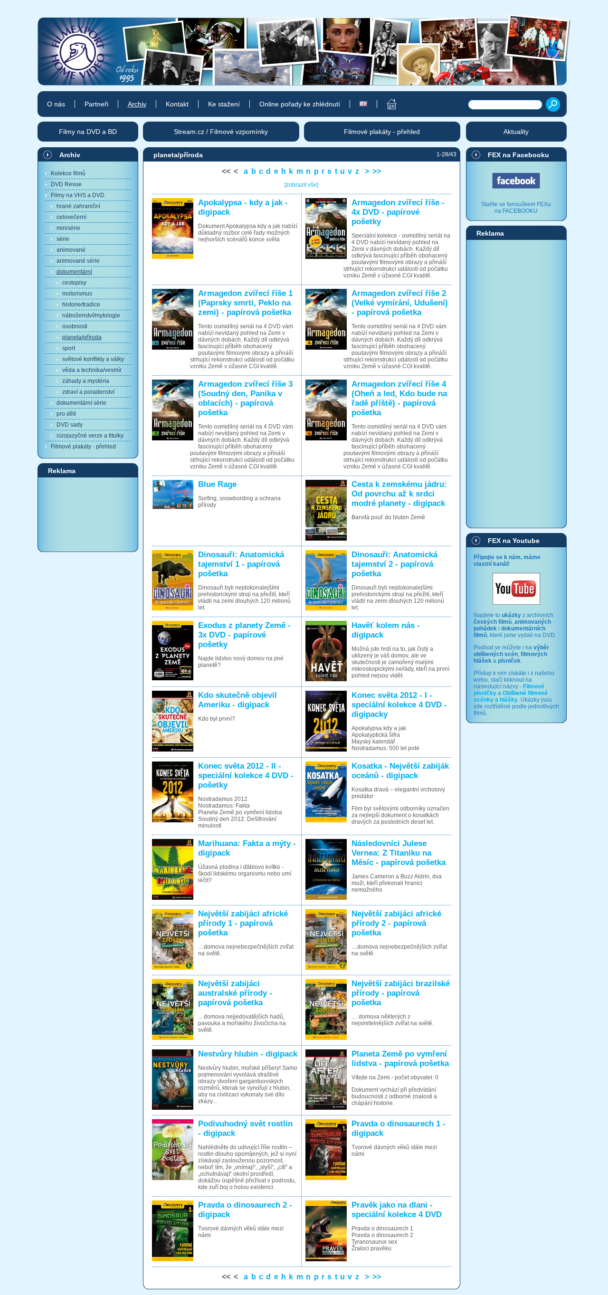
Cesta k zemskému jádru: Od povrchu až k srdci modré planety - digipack (399, 494)
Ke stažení (224, 104)
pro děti (66, 413)
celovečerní (71, 217)
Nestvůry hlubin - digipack (247, 1053)
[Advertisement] (88, 514)
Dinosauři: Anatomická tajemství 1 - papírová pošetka (241, 564)
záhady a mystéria (85, 381)
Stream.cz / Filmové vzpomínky (221, 131)
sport (68, 348)
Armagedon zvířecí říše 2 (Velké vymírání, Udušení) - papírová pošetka (400, 303)
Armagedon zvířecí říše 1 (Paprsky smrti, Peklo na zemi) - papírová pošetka (245, 303)
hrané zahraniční (78, 206)
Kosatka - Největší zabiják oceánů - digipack (400, 771)
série (63, 239)
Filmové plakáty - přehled (83, 446)
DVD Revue (66, 184)
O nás (56, 104)
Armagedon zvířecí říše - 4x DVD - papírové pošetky (398, 212)
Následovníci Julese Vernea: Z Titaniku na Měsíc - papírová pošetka (399, 853)
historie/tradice (81, 304)
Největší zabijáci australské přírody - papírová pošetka (235, 993)
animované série (78, 260)
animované (71, 250)
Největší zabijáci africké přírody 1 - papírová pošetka (243, 923)
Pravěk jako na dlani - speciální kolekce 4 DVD (397, 1209)
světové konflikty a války (93, 359)
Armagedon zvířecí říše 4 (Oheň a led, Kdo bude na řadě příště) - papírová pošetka (399, 398)
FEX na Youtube (514, 540)
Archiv (69, 155)
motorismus (77, 293)
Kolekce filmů (68, 173)
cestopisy (74, 282)
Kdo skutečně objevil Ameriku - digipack (237, 700)
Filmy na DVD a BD (88, 131)
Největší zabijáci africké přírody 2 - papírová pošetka (396, 923)
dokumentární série (81, 403)
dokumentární (74, 271)
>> (376, 171)
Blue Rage (217, 484)
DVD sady (70, 424)
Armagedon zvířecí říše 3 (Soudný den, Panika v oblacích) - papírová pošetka (245, 398)
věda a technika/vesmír (92, 370)
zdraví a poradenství (88, 392)
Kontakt (177, 104)
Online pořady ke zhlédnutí (299, 104)
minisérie (68, 228)
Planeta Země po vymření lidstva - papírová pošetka (400, 1058)
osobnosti (74, 326)
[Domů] (386, 104)
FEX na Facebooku (518, 155)
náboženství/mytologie (91, 315)
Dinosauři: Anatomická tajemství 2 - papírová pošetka (394, 564)
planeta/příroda (82, 337)
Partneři (96, 104)
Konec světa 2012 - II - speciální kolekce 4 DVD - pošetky (246, 776)
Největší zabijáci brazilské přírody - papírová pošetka (401, 993)
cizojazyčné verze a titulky (90, 435)
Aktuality (516, 131)
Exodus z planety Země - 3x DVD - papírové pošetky (244, 635)
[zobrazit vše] (301, 184)
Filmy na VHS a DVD (77, 195)
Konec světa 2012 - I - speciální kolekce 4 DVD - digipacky (399, 705)
